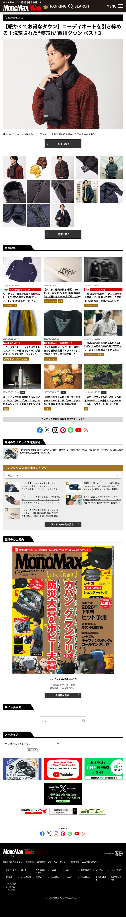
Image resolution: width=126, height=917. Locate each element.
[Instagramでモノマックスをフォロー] (55, 432)
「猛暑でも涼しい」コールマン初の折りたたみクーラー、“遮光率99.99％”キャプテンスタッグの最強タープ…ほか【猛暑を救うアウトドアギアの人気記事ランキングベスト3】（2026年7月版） (102, 486)
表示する (32, 750)
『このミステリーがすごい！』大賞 (11, 887)
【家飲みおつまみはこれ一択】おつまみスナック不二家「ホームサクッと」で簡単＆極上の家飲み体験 (62, 400)
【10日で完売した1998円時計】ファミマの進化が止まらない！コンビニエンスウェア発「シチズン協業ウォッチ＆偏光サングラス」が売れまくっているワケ (102, 499)
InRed (23, 869)
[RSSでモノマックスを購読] (83, 834)
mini (67, 869)
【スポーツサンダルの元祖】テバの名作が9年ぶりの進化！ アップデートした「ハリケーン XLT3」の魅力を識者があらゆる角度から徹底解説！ (102, 403)
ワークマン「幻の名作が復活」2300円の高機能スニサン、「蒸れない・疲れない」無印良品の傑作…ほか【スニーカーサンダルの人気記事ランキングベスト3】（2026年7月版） (41, 499)
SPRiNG (9, 877)
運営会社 (30, 861)
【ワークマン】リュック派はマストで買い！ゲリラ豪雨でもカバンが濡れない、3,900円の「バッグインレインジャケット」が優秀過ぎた (21, 352)
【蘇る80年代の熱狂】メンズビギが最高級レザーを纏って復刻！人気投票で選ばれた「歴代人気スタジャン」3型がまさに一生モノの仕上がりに (103, 300)
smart (68, 877)
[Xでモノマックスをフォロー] (48, 432)
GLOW (38, 877)
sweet (53, 869)
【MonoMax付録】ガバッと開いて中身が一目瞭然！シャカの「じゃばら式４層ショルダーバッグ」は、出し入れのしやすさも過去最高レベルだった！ (71, 451)
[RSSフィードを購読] (86, 432)
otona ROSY (115, 869)
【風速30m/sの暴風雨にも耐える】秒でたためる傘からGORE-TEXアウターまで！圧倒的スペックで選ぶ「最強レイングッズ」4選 (102, 348)
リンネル (99, 869)
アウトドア (9, 358)
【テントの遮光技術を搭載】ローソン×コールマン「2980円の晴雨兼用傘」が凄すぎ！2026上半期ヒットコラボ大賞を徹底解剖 (62, 295)
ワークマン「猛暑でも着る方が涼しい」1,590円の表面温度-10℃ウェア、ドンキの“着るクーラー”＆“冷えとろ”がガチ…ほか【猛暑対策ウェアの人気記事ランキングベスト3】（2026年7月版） (21, 302)
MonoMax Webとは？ (13, 861)
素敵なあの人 (86, 869)
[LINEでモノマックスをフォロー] (71, 432)
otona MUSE (26, 877)
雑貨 (61, 301)
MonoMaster (86, 877)
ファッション (10, 305)
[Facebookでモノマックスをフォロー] (40, 432)
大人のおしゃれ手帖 (41, 871)
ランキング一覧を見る (62, 524)
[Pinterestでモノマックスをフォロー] (63, 432)
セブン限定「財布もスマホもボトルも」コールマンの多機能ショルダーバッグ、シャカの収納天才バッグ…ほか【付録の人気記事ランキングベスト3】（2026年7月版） (40, 486)
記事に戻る (64, 143)
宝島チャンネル (11, 871)
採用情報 (41, 861)
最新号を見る (62, 695)
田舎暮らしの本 (101, 878)
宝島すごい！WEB (116, 878)
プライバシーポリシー (58, 861)
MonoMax (55, 877)
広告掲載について (90, 861)
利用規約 (75, 861)
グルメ (47, 408)
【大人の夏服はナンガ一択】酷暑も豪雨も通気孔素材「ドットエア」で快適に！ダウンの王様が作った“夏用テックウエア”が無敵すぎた (62, 352)
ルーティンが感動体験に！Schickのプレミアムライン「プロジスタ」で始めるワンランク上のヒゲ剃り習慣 (22, 400)
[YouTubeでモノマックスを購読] (78, 432)
